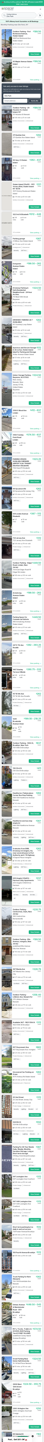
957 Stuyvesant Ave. (21, 1047)
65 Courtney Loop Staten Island (22, 325)
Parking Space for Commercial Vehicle (21, 618)
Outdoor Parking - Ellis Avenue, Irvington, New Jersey (22, 941)
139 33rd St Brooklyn (21, 771)
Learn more (24, 4)
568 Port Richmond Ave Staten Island (22, 39)
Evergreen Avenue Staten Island (18, 266)
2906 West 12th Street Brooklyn (17, 1386)
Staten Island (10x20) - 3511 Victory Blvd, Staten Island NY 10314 (23, 186)
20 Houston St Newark (21, 114)
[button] (17, 1439)
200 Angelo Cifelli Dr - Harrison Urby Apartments (23, 879)
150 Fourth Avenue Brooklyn (24, 1252)
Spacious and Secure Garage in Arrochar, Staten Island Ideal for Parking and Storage (24, 350)
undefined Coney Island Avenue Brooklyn (22, 1337)
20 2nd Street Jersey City (22, 1100)
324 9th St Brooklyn (20, 1124)
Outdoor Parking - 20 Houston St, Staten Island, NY (21, 110)
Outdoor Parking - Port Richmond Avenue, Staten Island (22, 33)
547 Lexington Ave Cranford (23, 1179)
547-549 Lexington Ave (22, 1201)
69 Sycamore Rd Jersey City (23, 491)
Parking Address (12, 14)
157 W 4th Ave (18, 694)
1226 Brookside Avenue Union (18, 721)
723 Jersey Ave (19, 538)
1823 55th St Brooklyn (21, 1025)
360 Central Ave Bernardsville (19, 917)
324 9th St (17, 1122)
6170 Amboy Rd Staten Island (24, 1077)
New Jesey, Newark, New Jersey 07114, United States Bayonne (18, 385)
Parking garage (19, 239)
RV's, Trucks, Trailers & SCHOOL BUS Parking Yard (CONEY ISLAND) (22, 1331)
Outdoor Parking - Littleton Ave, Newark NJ (22, 996)
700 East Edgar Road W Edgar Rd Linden (22, 571)
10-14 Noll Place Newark (22, 1363)
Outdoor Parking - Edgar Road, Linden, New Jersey (22, 565)
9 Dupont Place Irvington (22, 857)
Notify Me (34, 101)
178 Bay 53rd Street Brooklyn (24, 1156)
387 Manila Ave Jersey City (21, 972)
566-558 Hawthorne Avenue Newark (23, 799)
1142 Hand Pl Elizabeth (21, 468)
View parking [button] (34, 80)
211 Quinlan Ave (19, 135)
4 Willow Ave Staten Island (23, 241)
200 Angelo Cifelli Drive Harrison (22, 884)
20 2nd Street (18, 1097)
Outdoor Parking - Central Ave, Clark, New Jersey (22, 911)
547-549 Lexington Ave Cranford (22, 1205)
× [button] (42, 1)
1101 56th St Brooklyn (21, 748)
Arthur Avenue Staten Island (23, 354)
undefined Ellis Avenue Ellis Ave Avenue (21, 947)
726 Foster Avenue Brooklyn (23, 1232)
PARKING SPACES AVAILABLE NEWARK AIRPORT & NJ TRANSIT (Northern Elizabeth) (22, 462)
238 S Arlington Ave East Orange (22, 1412)
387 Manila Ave (19, 969)
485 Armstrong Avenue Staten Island (21, 623)
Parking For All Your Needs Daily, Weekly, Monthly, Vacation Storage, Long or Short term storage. (23, 1150)
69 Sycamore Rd (19, 489)
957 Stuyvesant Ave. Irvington (24, 1050)
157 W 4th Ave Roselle (21, 696)
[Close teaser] (33, 1436)
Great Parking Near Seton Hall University (21, 1360)
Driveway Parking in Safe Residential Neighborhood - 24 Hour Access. (22, 291)
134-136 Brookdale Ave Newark (22, 1282)
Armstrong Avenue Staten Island (18, 595)
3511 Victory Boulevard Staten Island (24, 192)
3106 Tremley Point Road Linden (18, 437)
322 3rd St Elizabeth (21, 214)
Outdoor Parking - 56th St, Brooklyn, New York (23, 744)
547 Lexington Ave (20, 1177)
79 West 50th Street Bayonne (20, 298)
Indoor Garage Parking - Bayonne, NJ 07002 (22, 376)
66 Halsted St (18, 1434)
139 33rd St (17, 768)
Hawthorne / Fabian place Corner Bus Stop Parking (23, 794)
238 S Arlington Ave (20, 1408)
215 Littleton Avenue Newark (20, 1000)
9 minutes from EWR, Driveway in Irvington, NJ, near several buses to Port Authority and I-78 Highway (23, 852)
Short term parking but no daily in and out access (23, 1228)
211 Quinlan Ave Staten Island (24, 137)
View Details (34, 54)
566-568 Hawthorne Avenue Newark (23, 826)
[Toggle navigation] (40, 9)
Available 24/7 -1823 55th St (24, 1022)
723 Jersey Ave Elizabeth (22, 540)
